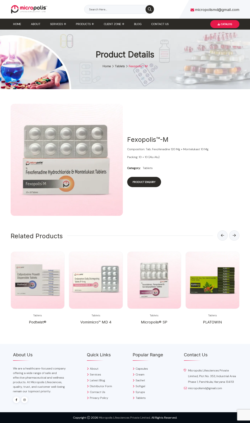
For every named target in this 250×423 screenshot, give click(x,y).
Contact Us (160, 24)
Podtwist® (37, 322)
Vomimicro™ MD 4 (95, 322)
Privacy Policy (99, 398)
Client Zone (112, 24)
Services (56, 24)
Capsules (142, 369)
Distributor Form (101, 386)
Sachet (140, 380)
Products (83, 24)
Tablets (120, 66)
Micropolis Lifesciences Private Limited (124, 418)
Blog (137, 24)
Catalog (226, 24)
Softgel (140, 386)
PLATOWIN (212, 322)
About (35, 24)
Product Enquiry (144, 182)
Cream (140, 374)
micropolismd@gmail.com (217, 9)
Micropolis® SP (154, 322)
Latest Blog (97, 380)
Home (17, 24)
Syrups (140, 392)
